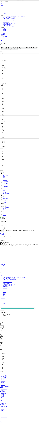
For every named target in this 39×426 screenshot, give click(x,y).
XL (9, 314)
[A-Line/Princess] (1, 342)
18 (27, 47)
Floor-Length (3, 119)
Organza (3, 111)
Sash (2, 104)
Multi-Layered (3, 81)
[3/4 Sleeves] (2, 345)
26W (27, 48)
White (2, 370)
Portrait (2, 129)
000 (2, 47)
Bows (2, 99)
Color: (0, 226)
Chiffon (3, 108)
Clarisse (2, 392)
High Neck (3, 126)
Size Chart (1, 232)
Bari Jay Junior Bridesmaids (5, 186)
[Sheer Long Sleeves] (2, 346)
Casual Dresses (3, 56)
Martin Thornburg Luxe (5, 177)
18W (15, 48)
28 (2, 48)
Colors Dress (4, 190)
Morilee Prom (2, 396)
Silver (2, 168)
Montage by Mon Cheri (5, 208)
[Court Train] (1, 338)
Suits (3, 196)
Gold (2, 367)
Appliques (3, 98)
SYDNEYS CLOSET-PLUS (5, 181)
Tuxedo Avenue (3, 298)
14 (22, 47)
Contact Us (2, 260)
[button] (1, 11)
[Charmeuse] (1, 334)
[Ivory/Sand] (4, 227)
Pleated (2, 82)
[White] (1, 227)
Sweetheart (3, 132)
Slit (2, 84)
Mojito (2, 151)
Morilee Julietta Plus (5, 180)
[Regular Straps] (1, 348)
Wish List (2, 3)
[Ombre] (1, 330)
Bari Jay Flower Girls (5, 202)
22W (21, 48)
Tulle (2, 114)
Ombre (2, 95)
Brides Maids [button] (1, 387)
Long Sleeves (3, 141)
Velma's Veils (4, 213)
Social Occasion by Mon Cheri (6, 209)
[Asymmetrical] (1, 337)
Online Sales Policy (3, 264)
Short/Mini (3, 120)
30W (32, 48)
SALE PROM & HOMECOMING (6, 183)
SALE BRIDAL (3, 385)
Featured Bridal (4, 215)
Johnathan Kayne (4, 192)
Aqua (2, 355)
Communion (3, 57)
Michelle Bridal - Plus (3, 379)
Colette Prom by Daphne (5, 189)
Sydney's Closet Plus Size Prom (6, 193)
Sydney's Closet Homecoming (4, 406)
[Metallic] (1, 329)
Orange (3, 163)
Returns (2, 261)
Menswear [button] (2, 194)
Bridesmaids (3, 55)
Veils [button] (1, 212)
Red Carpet (3, 62)
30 (4, 48)
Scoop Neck (3, 130)
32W (35, 48)
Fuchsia (3, 362)
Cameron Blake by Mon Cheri (6, 207)
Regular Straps (3, 146)
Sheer (2, 89)
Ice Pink (3, 159)
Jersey (2, 109)
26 (36, 47)
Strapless (3, 147)
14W (9, 48)
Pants (2, 70)
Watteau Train (3, 122)
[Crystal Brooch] (1, 333)
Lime (2, 153)
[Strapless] (1, 349)
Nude (2, 165)
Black (2, 167)
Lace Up (3, 88)
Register (2, 5)
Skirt (2, 73)
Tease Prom (2, 397)
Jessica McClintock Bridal (3, 377)
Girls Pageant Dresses (4, 59)
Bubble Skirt (3, 78)
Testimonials (2, 265)
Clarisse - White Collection (4, 376)
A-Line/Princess (3, 135)
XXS (3, 314)
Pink (2, 361)
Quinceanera (3, 61)
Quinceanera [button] (1, 410)
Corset (2, 80)
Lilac (2, 359)
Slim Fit (3, 137)
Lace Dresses (3, 67)
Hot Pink (3, 160)
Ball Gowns (3, 65)
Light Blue (3, 356)
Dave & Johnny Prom (5, 191)
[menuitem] (20, 3)
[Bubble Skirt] (2, 323)
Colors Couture (2, 394)
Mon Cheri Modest (4, 178)
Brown (2, 166)
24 (34, 47)
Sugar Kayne (2, 409)
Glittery (3, 93)
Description (2, 234)
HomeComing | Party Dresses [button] (3, 404)
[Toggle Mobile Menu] (0, 272)
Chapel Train (3, 118)
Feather (3, 101)
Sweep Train (3, 121)
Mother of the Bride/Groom (4, 60)
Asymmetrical (3, 117)
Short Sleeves (3, 142)
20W (18, 48)
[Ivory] (3, 227)
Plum (2, 162)
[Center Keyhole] (2, 324)
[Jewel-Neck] (1, 341)
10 (17, 47)
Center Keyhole (3, 79)
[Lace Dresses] (2, 322)
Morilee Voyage (4, 179)
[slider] (34, 308)
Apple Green (3, 353)
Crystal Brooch (3, 100)
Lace (2, 103)
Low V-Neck (3, 127)
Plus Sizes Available (4, 83)
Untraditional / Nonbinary (5, 198)
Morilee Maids (4, 187)
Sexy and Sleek (3, 71)
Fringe (2, 102)
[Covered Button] (1, 326)
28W (29, 48)
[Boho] (2, 321)
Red (2, 364)
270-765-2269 (1, 1)
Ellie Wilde (2, 395)
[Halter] (1, 340)
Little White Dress (4, 68)
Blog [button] (1, 275)
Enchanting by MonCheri (5, 175)
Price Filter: (2, 43)
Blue (2, 156)
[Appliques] (1, 331)
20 (29, 47)
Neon (2, 94)
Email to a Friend (2, 233)
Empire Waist (3, 136)
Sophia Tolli (2, 382)
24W (24, 48)
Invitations (2, 420)
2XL (11, 314)
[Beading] (1, 332)
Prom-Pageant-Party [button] (2, 391)
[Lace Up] (1, 327)
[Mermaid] (1, 343)
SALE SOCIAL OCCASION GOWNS (5, 386)
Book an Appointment (6, 1)
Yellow (2, 352)
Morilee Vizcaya (4, 205)
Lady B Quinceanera (5, 204)
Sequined (3, 112)
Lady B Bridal (4, 176)
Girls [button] (0, 407)
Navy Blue (3, 358)
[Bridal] (2, 318)
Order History (2, 268)
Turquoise (3, 154)
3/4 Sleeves (3, 140)
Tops (2, 74)
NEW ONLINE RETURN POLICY (19, 0)
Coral (2, 164)
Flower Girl (3, 58)
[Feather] (1, 335)
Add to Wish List (1, 231)
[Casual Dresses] (2, 319)
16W (12, 48)
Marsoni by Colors (3, 415)
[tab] (20, 177)
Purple (2, 157)
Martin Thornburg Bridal (3, 378)
